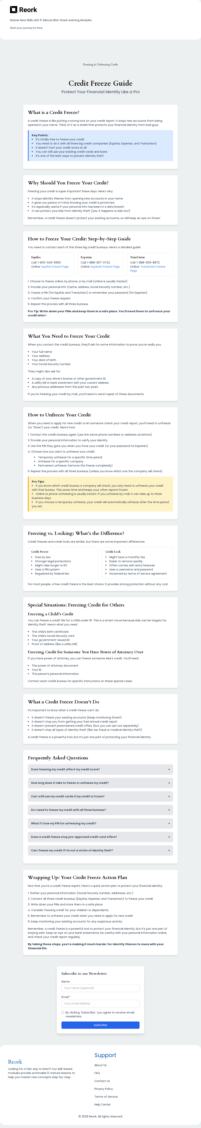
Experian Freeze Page (105, 267)
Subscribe (100, 1025)
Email (66, 997)
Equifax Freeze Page (55, 267)
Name (65, 982)
